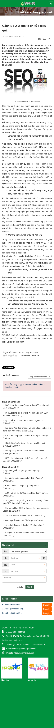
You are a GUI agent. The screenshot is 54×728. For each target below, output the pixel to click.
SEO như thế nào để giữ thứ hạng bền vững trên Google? (25, 459)
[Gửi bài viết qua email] (39, 38)
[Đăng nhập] (44, 558)
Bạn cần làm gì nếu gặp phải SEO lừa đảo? (24, 477)
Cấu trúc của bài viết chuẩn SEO (19, 515)
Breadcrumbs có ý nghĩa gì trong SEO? (22, 485)
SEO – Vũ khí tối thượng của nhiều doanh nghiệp (26, 492)
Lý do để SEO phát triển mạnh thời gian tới (24, 420)
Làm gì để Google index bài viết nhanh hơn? (24, 525)
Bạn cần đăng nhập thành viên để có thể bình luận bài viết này (25, 386)
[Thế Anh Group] (27, 3)
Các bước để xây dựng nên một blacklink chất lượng (24, 444)
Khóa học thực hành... (12, 612)
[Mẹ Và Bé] (38, 667)
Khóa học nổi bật (9, 598)
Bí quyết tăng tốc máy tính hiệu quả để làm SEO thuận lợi (25, 414)
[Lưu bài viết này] (49, 38)
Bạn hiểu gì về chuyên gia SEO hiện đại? (23, 470)
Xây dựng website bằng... (13, 608)
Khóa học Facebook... (11, 604)
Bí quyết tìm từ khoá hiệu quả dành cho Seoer (25, 532)
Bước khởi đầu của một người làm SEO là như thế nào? (26, 406)
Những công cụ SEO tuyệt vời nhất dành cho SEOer (23, 452)
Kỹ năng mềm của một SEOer (18, 520)
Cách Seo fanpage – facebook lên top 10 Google (26, 435)
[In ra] (44, 38)
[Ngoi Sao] (11, 667)
